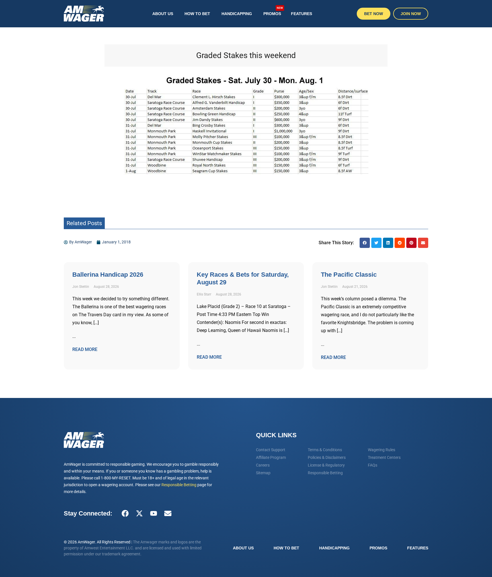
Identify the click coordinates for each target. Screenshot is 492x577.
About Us (162, 13)
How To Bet (197, 13)
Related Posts (84, 223)
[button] (365, 243)
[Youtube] (153, 513)
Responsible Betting (178, 484)
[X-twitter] (139, 513)
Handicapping (237, 13)
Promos (273, 11)
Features (301, 13)
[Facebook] (125, 513)
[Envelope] (168, 513)
